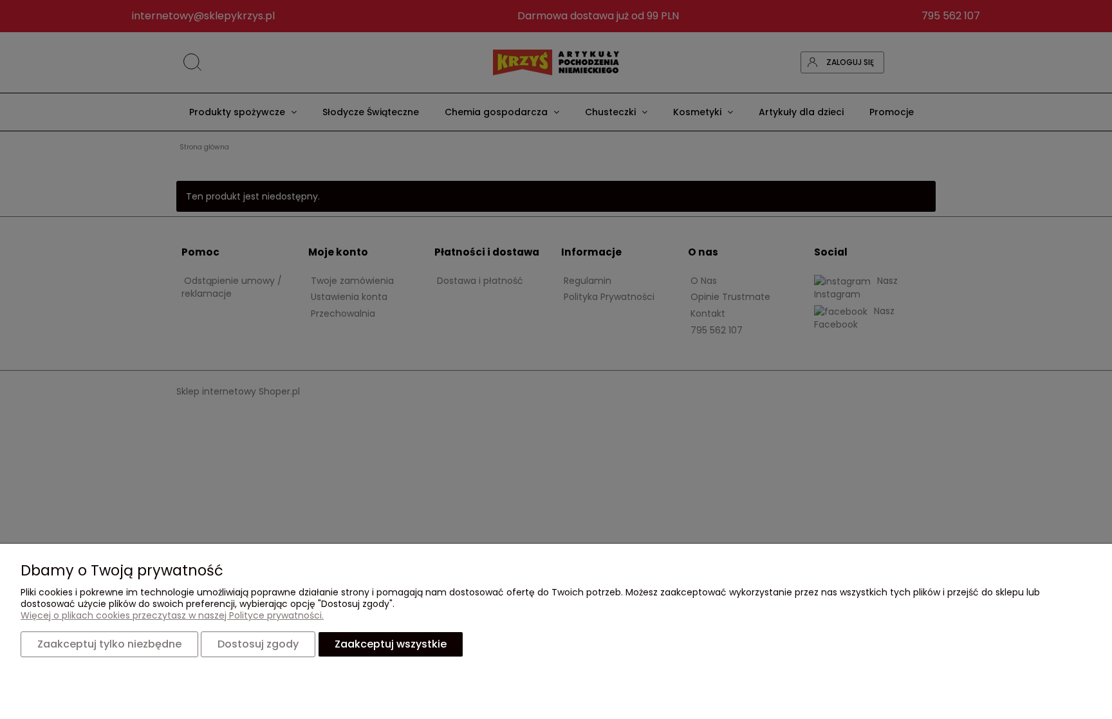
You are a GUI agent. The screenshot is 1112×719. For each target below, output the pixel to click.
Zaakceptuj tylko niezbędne (109, 644)
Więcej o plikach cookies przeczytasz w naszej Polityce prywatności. (172, 615)
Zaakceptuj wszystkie (391, 644)
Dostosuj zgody (258, 644)
